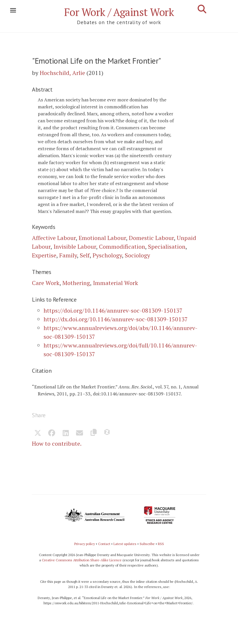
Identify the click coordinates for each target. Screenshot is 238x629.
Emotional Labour (102, 238)
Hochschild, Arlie (62, 73)
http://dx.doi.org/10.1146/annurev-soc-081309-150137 (116, 319)
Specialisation (166, 246)
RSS (161, 544)
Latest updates (124, 544)
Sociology (137, 255)
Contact (104, 544)
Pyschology (107, 255)
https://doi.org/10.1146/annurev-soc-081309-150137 (113, 310)
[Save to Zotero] (107, 433)
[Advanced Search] (202, 9)
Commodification (122, 246)
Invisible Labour (74, 246)
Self (85, 255)
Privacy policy (84, 544)
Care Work (45, 283)
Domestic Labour (151, 238)
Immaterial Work (115, 283)
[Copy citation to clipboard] (93, 433)
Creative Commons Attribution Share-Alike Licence (82, 560)
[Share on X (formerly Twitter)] (38, 433)
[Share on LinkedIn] (65, 433)
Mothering (76, 283)
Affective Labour (54, 238)
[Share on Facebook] (51, 433)
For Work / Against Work (119, 12)
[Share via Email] (79, 433)
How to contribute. (57, 443)
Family (68, 255)
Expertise (44, 255)
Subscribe (147, 544)
